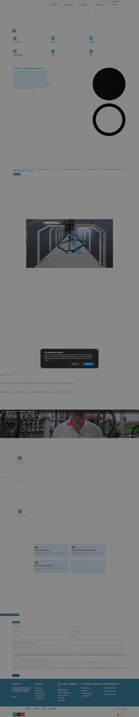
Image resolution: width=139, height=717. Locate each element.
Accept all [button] (88, 364)
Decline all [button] (75, 364)
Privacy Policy (53, 360)
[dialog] (69, 358)
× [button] (96, 350)
